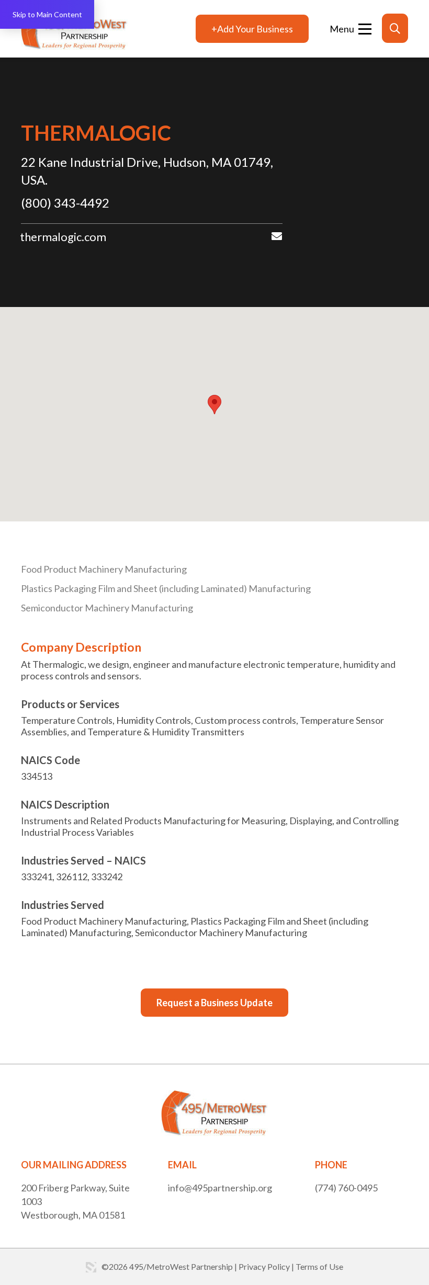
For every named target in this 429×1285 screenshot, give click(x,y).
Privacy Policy (264, 1266)
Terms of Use (319, 1266)
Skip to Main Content (47, 14)
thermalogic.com (63, 237)
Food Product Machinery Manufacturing (104, 569)
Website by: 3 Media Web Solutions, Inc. (91, 1267)
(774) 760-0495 (346, 1187)
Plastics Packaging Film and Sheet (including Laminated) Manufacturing (166, 588)
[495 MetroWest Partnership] (74, 29)
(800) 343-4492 (65, 202)
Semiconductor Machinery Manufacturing (107, 607)
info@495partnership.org (220, 1187)
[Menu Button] (350, 29)
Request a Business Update (214, 1002)
